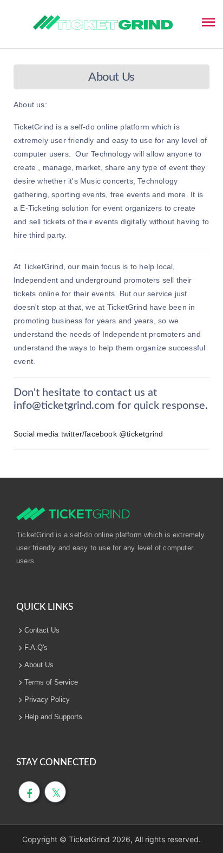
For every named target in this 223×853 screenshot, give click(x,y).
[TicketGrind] (102, 23)
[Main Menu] (208, 21)
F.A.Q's (36, 647)
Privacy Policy (47, 699)
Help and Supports (53, 717)
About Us (39, 665)
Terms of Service (51, 682)
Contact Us (42, 630)
